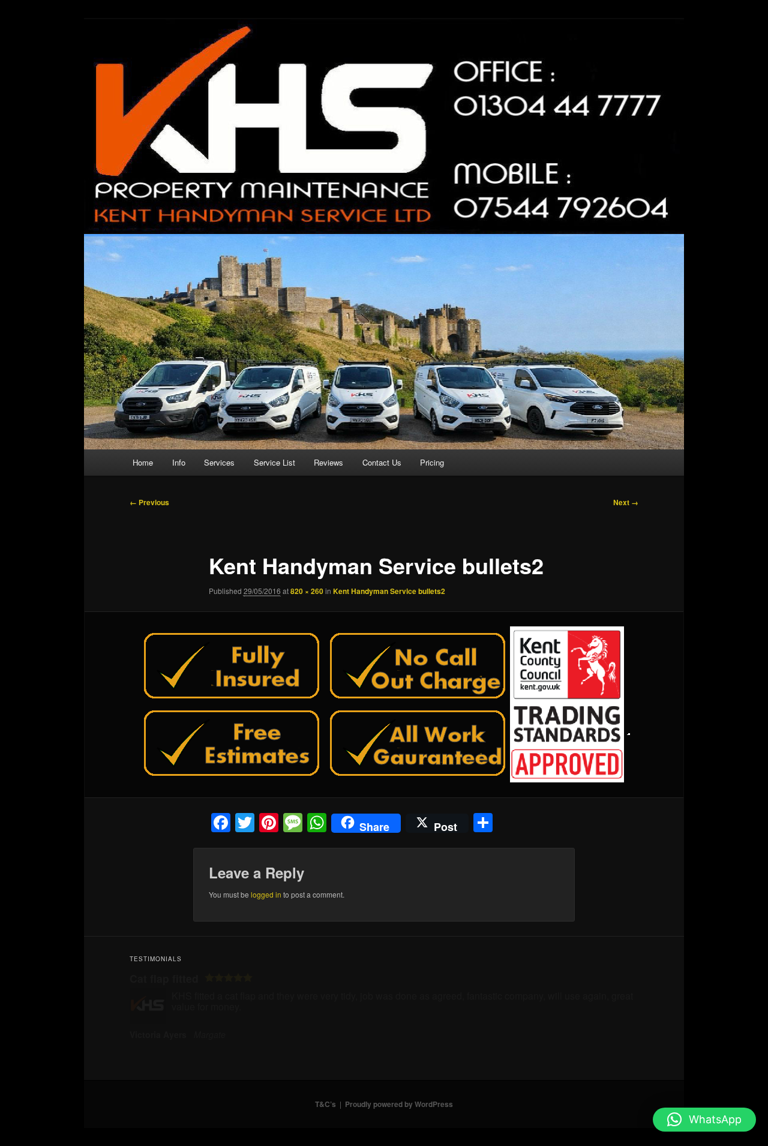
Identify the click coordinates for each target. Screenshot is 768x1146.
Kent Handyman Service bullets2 (389, 591)
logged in (266, 894)
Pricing (432, 462)
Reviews (328, 462)
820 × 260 (306, 591)
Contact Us (381, 462)
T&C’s (325, 1104)
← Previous (149, 502)
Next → (625, 502)
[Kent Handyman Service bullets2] (384, 704)
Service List (274, 462)
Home (143, 462)
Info (178, 462)
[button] (704, 1120)
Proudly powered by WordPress (399, 1104)
